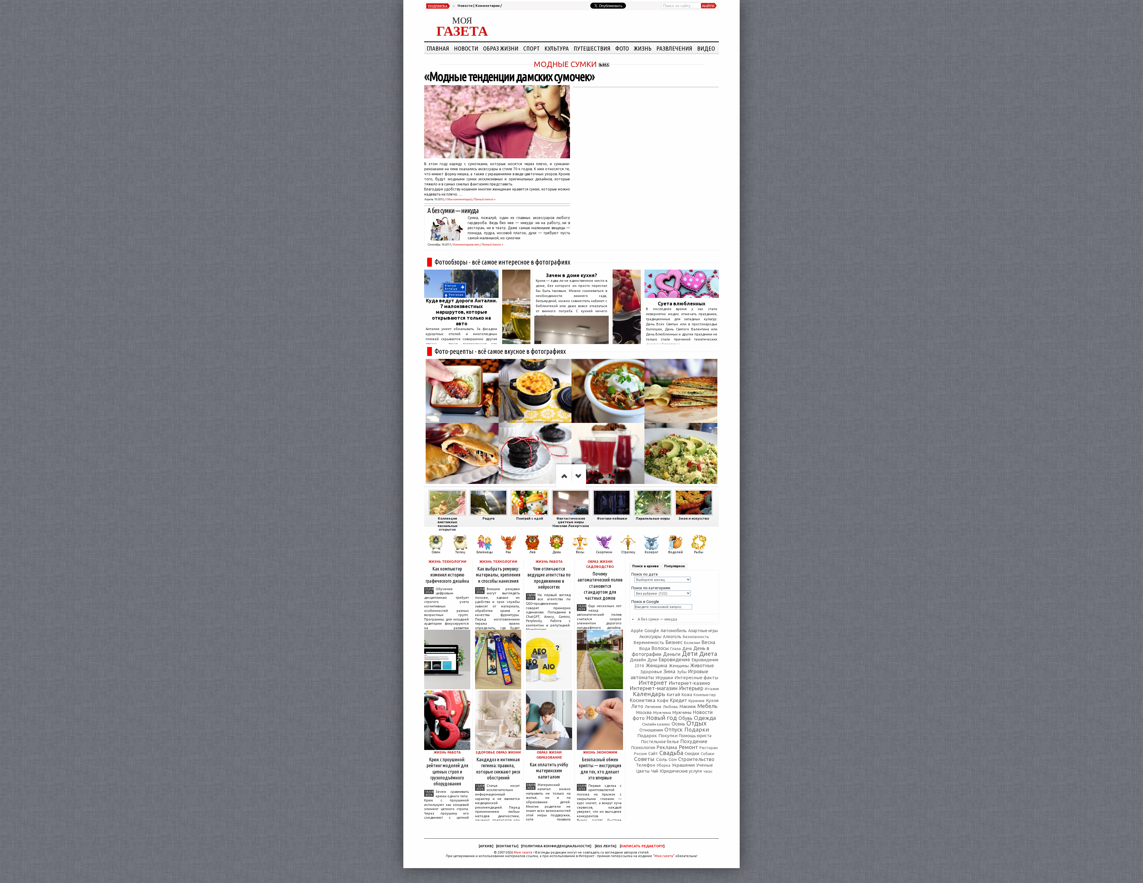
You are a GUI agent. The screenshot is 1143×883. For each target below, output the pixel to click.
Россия (640, 753)
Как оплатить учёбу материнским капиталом (549, 770)
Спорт (531, 48)
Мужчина (662, 712)
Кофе (663, 700)
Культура (556, 48)
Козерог (651, 552)
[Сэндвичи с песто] (680, 391)
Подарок (647, 735)
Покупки (667, 735)
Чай (654, 771)
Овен (436, 552)
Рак (508, 552)
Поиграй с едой (529, 518)
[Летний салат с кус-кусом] (680, 455)
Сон (673, 759)
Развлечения (674, 48)
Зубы (682, 671)
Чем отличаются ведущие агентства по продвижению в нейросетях (549, 577)
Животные (702, 665)
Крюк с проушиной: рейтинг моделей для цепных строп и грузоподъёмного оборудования (447, 771)
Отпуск (673, 729)
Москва (644, 712)
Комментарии (487, 5)
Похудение (694, 741)
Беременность (648, 642)
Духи (652, 659)
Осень (678, 723)
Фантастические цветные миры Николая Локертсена (570, 522)
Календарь (649, 693)
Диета (708, 653)
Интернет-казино (689, 683)
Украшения (683, 765)
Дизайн (638, 659)
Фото (622, 48)
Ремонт (688, 747)
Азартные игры (703, 630)
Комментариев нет (466, 244)
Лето (637, 706)
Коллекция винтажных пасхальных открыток (447, 524)
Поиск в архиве (645, 566)
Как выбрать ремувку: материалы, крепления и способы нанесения (498, 574)
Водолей (675, 552)
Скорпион (604, 552)
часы (707, 771)
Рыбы (698, 552)
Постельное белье (660, 741)
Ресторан (708, 747)
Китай (673, 694)
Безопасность (696, 636)
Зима (669, 671)
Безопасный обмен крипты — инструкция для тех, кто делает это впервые (600, 768)
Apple (637, 630)
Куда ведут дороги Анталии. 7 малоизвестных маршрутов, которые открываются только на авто (461, 312)
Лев (532, 552)
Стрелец (628, 552)
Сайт (653, 753)
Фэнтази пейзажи (612, 518)
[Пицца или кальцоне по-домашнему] (462, 455)
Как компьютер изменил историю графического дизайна (447, 574)
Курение (696, 700)
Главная (438, 48)
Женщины (679, 665)
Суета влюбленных (681, 303)
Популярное (674, 566)
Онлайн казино (656, 724)
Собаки (707, 753)
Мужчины (681, 712)
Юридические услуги (681, 770)
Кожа (687, 694)
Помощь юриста (695, 735)
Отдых (696, 723)
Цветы (642, 771)
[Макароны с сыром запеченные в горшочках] (535, 391)
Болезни (692, 642)
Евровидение (674, 659)
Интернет (652, 682)
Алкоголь (672, 636)
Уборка (663, 765)
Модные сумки (565, 64)
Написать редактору (642, 846)
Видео (706, 48)
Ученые (704, 765)
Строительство (696, 759)
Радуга (488, 518)
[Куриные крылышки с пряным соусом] (462, 391)
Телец (460, 552)
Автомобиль (673, 630)
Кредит (678, 700)
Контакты (507, 846)
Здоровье (651, 671)
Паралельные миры (653, 518)
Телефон (645, 765)
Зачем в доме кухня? (571, 275)
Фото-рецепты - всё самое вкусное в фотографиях (500, 351)
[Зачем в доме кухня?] (571, 342)
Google (651, 630)
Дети (690, 653)
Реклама (667, 747)
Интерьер (691, 688)
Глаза (675, 648)
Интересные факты (696, 677)
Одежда (705, 718)
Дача (687, 648)
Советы (644, 759)
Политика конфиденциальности (556, 846)
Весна (708, 642)
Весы (580, 552)
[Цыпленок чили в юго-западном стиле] (608, 391)
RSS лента (605, 846)
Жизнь (643, 48)
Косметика (642, 700)
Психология (643, 747)
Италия (712, 688)
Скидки (692, 753)
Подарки (696, 729)
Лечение (653, 706)
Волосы (660, 648)
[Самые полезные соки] (627, 342)
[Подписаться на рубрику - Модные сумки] (604, 64)
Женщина (656, 665)
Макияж (688, 706)
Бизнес (674, 642)
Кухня (712, 700)
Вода (644, 648)
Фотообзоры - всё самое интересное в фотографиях (502, 262)
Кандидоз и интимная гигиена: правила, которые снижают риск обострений (498, 768)
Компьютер (705, 694)
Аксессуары (650, 636)
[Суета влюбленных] (681, 296)
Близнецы (485, 552)
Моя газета (523, 852)
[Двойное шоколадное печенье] (535, 455)
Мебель (707, 706)
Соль (661, 759)
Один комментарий (458, 199)
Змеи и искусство (694, 518)
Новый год (661, 718)
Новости (464, 5)
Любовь (670, 706)
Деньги (671, 654)
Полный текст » (484, 199)
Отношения (651, 729)
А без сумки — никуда (453, 210)
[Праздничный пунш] (608, 455)
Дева (556, 552)
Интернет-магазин (653, 688)
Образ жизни (501, 48)
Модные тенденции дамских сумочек (509, 76)
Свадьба (671, 752)
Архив (486, 846)
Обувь (685, 718)
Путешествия (592, 48)
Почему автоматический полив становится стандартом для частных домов (599, 586)
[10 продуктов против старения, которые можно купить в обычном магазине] (516, 342)
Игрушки (664, 677)
